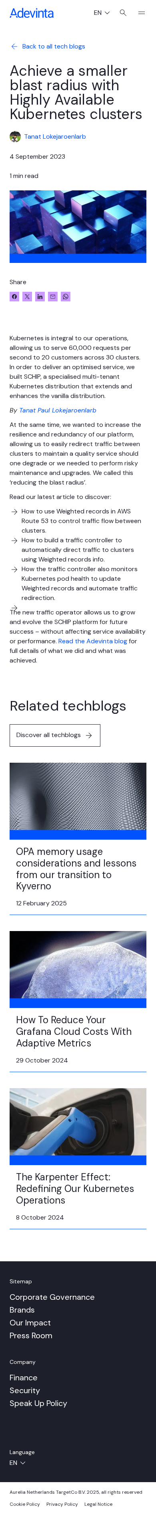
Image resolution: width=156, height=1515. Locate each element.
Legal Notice (98, 1504)
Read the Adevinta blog (92, 641)
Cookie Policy (25, 1504)
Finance (24, 1377)
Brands (22, 1310)
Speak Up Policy (38, 1403)
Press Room (31, 1335)
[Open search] (123, 13)
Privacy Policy (62, 1504)
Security (25, 1390)
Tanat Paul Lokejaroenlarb (57, 410)
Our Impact (30, 1322)
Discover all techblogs (48, 735)
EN (105, 13)
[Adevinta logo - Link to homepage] (32, 13)
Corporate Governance (52, 1297)
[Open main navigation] (138, 13)
